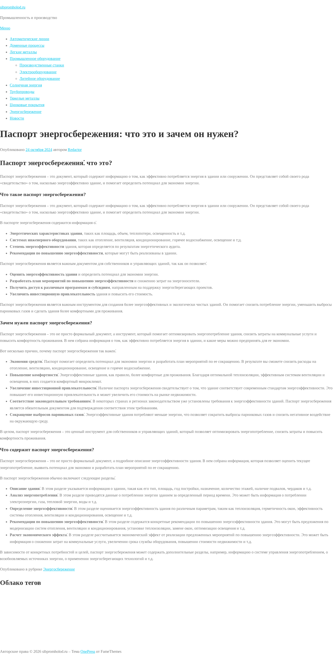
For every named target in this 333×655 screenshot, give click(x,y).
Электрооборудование (38, 72)
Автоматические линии (29, 39)
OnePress (87, 651)
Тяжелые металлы (24, 98)
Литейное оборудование (40, 78)
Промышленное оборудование (35, 58)
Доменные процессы (27, 45)
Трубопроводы (22, 92)
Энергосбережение (25, 112)
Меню (5, 28)
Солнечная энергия (26, 85)
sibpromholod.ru (12, 7)
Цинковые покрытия (27, 105)
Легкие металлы (23, 52)
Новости (17, 118)
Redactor (75, 150)
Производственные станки (42, 65)
